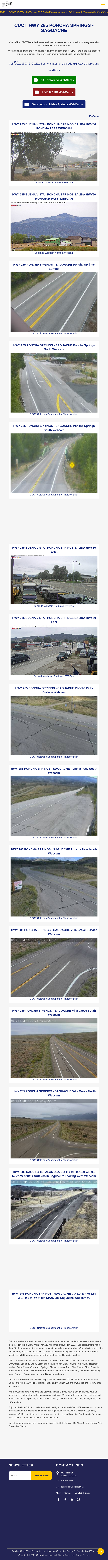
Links (87, 1493)
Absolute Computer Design (60, 1551)
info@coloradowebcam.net (72, 1487)
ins (78, 1499)
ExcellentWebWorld (86, 1551)
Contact (67, 1493)
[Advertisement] (54, 521)
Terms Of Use (83, 1555)
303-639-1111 (31, 63)
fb (58, 1499)
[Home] (7, 4)
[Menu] (103, 4)
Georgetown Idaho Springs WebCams (57, 104)
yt (71, 1499)
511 (17, 62)
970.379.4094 (67, 1480)
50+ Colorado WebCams (57, 80)
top (100, 1551)
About (58, 1493)
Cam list (78, 1493)
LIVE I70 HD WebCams (57, 92)
